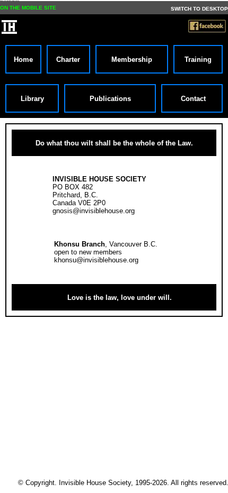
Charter (68, 59)
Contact (192, 99)
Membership (131, 59)
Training (198, 59)
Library (32, 99)
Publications (110, 99)
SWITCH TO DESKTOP (199, 9)
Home (23, 59)
